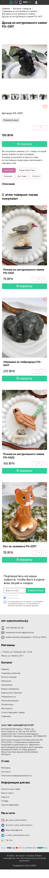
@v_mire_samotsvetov (16, 820)
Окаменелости (8, 697)
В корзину (24, 144)
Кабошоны (6, 681)
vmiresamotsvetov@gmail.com (20, 633)
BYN (25, 2)
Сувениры (6, 716)
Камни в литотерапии (11, 693)
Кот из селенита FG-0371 (19, 546)
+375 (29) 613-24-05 (14, 628)
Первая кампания (13, 598)
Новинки (5, 669)
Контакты (5, 772)
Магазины (5, 768)
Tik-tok (9, 840)
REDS (33, 866)
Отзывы (4, 801)
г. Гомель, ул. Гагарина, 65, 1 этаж (16, 652)
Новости (5, 797)
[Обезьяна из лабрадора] (24, 328)
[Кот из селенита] (24, 512)
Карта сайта (7, 793)
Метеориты (6, 709)
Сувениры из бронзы (10, 673)
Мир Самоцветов (14, 830)
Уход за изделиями (10, 805)
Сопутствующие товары (13, 713)
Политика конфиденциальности (16, 776)
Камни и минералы (10, 689)
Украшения (6, 685)
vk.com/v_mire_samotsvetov (19, 825)
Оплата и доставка (10, 789)
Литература (7, 705)
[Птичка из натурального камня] (24, 235)
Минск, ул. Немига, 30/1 (12, 656)
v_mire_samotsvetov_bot (17, 835)
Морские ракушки (10, 701)
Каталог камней (8, 677)
